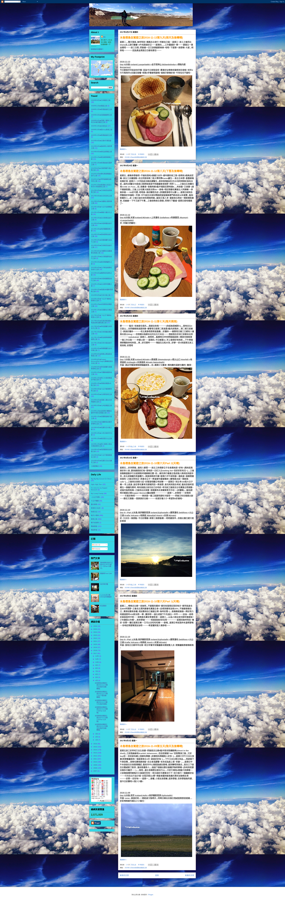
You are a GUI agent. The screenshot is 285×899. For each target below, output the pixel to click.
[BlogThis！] (151, 154)
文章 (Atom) (159, 881)
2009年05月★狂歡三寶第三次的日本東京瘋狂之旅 (101, 121)
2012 (95, 756)
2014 (95, 750)
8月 (96, 668)
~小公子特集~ (96, 497)
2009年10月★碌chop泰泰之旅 (101, 129)
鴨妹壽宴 (94, 526)
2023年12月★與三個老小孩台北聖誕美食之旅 (101, 445)
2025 (95, 629)
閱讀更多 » (123, 149)
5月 (96, 677)
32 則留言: (141, 729)
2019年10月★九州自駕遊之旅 (101, 405)
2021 (95, 641)
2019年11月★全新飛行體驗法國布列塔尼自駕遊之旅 (101, 412)
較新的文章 (124, 875)
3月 (96, 734)
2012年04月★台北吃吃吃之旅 (101, 196)
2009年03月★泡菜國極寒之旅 (101, 115)
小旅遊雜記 (95, 466)
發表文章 (97, 545)
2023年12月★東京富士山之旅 (101, 438)
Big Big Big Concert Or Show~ (101, 479)
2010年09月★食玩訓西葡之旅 (101, 152)
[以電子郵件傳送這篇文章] (149, 154)
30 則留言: (141, 865)
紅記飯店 (103, 606)
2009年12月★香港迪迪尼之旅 (101, 135)
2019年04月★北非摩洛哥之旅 (101, 394)
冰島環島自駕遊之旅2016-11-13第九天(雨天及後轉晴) (151, 37)
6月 (96, 674)
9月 (96, 665)
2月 (96, 737)
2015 (95, 747)
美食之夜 (94, 519)
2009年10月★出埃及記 (99, 126)
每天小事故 (95, 515)
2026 (95, 626)
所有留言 (97, 549)
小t (92, 9)
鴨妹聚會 (94, 530)
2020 (95, 644)
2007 (95, 771)
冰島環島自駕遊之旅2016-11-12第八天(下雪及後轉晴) (151, 171)
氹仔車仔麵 (104, 584)
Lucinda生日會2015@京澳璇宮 (106, 596)
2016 (95, 744)
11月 (97, 659)
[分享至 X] (153, 154)
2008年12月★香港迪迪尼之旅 (101, 109)
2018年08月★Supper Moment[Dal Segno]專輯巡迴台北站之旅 (102, 361)
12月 (97, 656)
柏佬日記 (94, 512)
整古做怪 (94, 504)
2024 (95, 632)
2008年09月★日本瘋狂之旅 (100, 100)
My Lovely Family (97, 493)
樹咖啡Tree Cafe (106, 573)
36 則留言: (141, 304)
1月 (96, 740)
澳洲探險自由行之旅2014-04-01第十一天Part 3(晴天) (106, 565)
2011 (95, 759)
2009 (95, 765)
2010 (95, 762)
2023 (95, 635)
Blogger (150, 894)
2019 (95, 647)
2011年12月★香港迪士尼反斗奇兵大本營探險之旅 (101, 186)
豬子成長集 (95, 522)
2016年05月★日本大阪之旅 (100, 295)
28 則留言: (141, 446)
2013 (95, 753)
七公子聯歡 (95, 501)
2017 (95, 653)
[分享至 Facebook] (155, 154)
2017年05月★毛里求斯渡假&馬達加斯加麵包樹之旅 (101, 322)
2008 (95, 768)
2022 (95, 638)
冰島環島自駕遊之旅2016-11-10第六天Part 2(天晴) (150, 463)
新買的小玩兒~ (96, 508)
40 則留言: (141, 584)
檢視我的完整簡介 (97, 49)
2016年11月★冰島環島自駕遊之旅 (136, 157)
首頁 (157, 875)
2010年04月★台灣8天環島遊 (101, 140)
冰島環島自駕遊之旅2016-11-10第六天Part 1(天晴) (150, 601)
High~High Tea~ (96, 484)
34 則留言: (141, 154)
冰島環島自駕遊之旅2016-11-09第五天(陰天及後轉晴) (151, 746)
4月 (96, 680)
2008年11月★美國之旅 (99, 106)
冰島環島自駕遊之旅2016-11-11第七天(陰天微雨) (148, 321)
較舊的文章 (189, 875)
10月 (97, 662)
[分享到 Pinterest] (157, 154)
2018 (95, 650)
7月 (96, 671)
